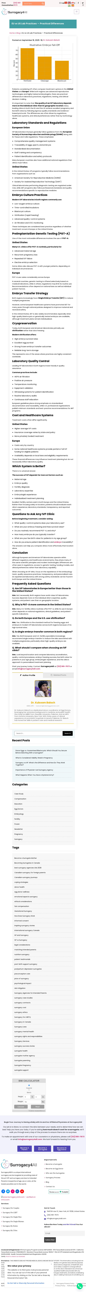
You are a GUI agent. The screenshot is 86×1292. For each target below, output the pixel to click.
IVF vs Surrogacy (20, 940)
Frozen (17, 824)
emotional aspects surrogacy (26, 897)
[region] (29, 1275)
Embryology (19, 814)
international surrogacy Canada (26, 930)
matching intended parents (25, 950)
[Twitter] (8, 1191)
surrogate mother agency (24, 1056)
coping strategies (21, 882)
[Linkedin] (17, 1191)
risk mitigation (19, 988)
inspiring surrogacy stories (24, 925)
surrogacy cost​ (20, 1007)
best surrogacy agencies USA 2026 (27, 868)
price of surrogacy (21, 978)
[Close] (51, 1264)
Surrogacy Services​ (21, 1041)
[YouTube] (22, 1191)
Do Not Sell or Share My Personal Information (26, 1283)
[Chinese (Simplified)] (66, 2)
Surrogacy (18, 839)
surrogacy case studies (23, 998)
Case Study (18, 794)
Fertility (17, 819)
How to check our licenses (15, 1256)
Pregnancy (18, 834)
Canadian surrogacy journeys (25, 877)
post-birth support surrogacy (25, 964)
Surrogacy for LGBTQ (22, 1017)
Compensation (20, 799)
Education (18, 804)
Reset (37, 1107)
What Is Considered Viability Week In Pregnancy (34, 758)
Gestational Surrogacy (23, 911)
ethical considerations (23, 901)
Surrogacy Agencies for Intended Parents (30, 993)
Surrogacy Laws (20, 1027)
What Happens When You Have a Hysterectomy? (35, 775)
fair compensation (21, 906)
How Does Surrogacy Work (24, 916)
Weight (20, 1101)
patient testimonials (22, 959)
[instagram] (13, 1191)
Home (12, 33)
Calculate (21, 1107)
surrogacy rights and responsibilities (28, 1036)
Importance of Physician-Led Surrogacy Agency (34, 770)
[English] (69, 2)
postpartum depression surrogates (28, 969)
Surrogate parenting (22, 1060)
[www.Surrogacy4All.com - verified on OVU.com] (19, 1199)
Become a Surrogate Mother (25, 858)
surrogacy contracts (22, 1003)
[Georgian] (73, 2)
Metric (29, 1092)
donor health (19, 887)
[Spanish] (73, 5)
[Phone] (80, 1286)
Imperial (29, 1088)
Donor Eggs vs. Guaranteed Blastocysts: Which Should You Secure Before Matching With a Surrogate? (41, 751)
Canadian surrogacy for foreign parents (30, 872)
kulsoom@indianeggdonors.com (47, 706)
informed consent (21, 921)
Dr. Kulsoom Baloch (51, 40)
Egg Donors (18, 809)
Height (20, 1096)
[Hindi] (69, 5)
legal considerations (22, 945)
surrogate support (21, 1070)
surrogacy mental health (24, 1031)
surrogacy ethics (21, 1012)
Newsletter (18, 829)
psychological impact (22, 983)
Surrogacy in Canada (22, 1022)
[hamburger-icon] (76, 11)
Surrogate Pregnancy (22, 1065)
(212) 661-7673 (17, 4)
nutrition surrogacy (21, 954)
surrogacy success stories (24, 1046)
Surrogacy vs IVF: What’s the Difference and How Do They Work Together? (40, 764)
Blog (18, 33)
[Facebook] (3, 1191)
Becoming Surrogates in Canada (27, 863)
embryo (57, 542)
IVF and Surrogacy (21, 935)
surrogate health (21, 1051)
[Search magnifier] (43, 3)
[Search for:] (43, 733)
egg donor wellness (21, 892)
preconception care (22, 974)
